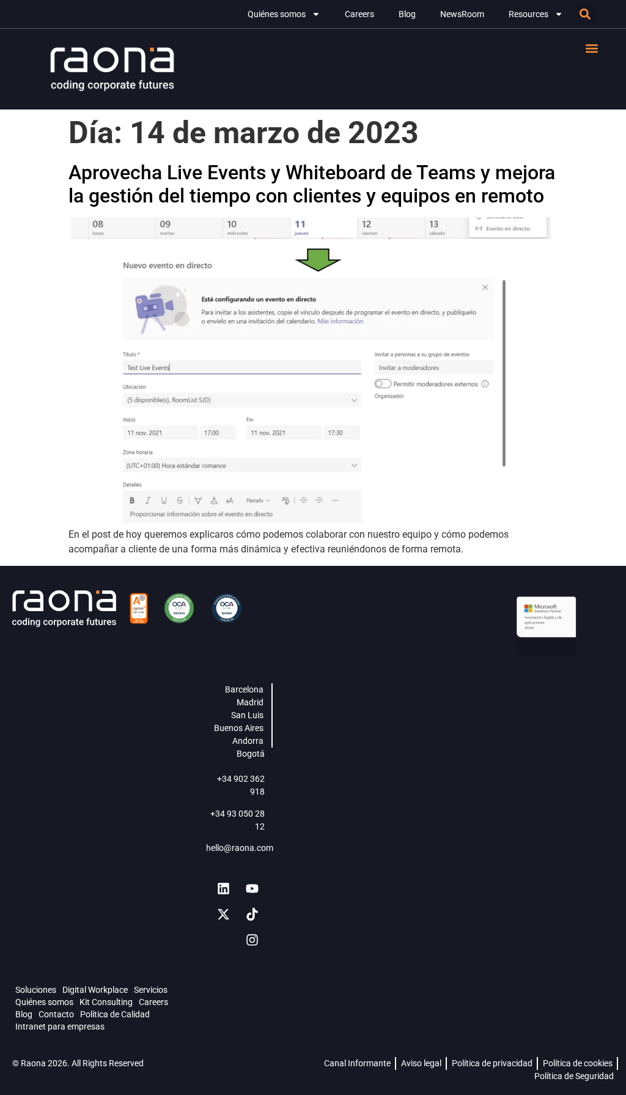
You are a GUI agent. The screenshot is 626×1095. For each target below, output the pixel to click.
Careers (359, 14)
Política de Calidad (115, 1014)
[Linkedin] (223, 889)
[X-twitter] (223, 914)
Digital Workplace (95, 990)
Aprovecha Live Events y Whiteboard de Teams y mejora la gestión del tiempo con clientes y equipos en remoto (311, 184)
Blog (407, 14)
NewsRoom (462, 14)
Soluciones (35, 990)
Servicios (151, 990)
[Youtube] (252, 889)
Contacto (56, 1014)
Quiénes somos (277, 14)
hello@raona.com (239, 848)
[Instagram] (252, 940)
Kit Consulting (106, 1002)
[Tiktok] (252, 914)
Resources (528, 14)
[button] (585, 14)
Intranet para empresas (60, 1026)
